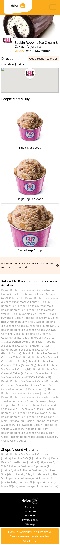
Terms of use (30, 515)
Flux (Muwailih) (42, 474)
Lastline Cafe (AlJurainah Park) (31, 458)
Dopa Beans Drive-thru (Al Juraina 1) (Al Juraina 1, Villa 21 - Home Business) (29, 462)
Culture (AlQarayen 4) (32, 482)
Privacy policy (30, 519)
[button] (30, 74)
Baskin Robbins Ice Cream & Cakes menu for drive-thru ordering (30, 536)
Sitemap (30, 524)
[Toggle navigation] (53, 7)
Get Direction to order (43, 58)
